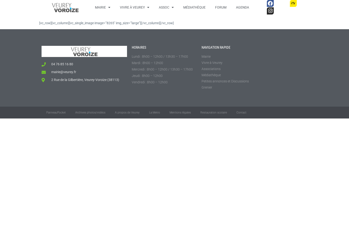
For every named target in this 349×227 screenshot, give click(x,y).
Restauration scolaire (213, 112)
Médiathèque (194, 7)
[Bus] (281, 3)
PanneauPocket (56, 112)
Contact (241, 112)
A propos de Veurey (127, 112)
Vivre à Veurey (132, 7)
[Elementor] (304, 3)
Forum (220, 7)
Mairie (100, 7)
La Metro (154, 112)
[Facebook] (270, 3)
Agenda (242, 7)
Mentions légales (180, 112)
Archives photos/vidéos (90, 112)
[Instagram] (270, 10)
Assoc (164, 7)
